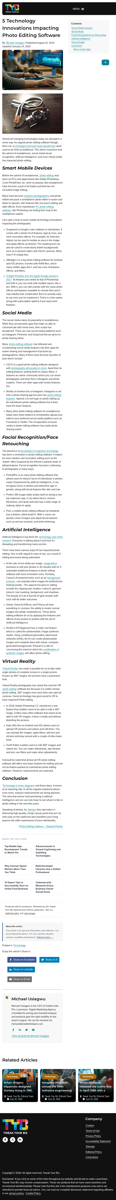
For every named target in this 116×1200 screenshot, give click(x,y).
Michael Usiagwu (15, 43)
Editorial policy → (45, 937)
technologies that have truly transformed (34, 146)
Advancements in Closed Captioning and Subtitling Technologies (48, 851)
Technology (19, 945)
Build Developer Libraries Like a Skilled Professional (48, 869)
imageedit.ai (50, 563)
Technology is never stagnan (18, 785)
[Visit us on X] (13, 1140)
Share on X (51, 959)
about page (29, 913)
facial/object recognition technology (39, 451)
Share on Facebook (24, 959)
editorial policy (12, 913)
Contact (90, 1125)
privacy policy (16, 1193)
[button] (76, 9)
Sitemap (90, 1146)
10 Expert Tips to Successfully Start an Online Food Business (16, 885)
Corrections (92, 1157)
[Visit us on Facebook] (5, 1140)
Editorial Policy (94, 1152)
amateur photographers (37, 196)
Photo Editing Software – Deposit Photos (41, 826)
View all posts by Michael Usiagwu (30, 1036)
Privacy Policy (93, 1136)
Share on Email (21, 979)
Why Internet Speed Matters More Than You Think (15, 869)
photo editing (47, 175)
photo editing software (21, 344)
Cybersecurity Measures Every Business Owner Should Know (44, 887)
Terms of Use (93, 1130)
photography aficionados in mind (28, 368)
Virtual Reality (10, 668)
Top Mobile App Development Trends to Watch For (16, 849)
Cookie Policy (33, 1193)
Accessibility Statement (98, 1141)
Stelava (32, 809)
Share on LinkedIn (23, 969)
